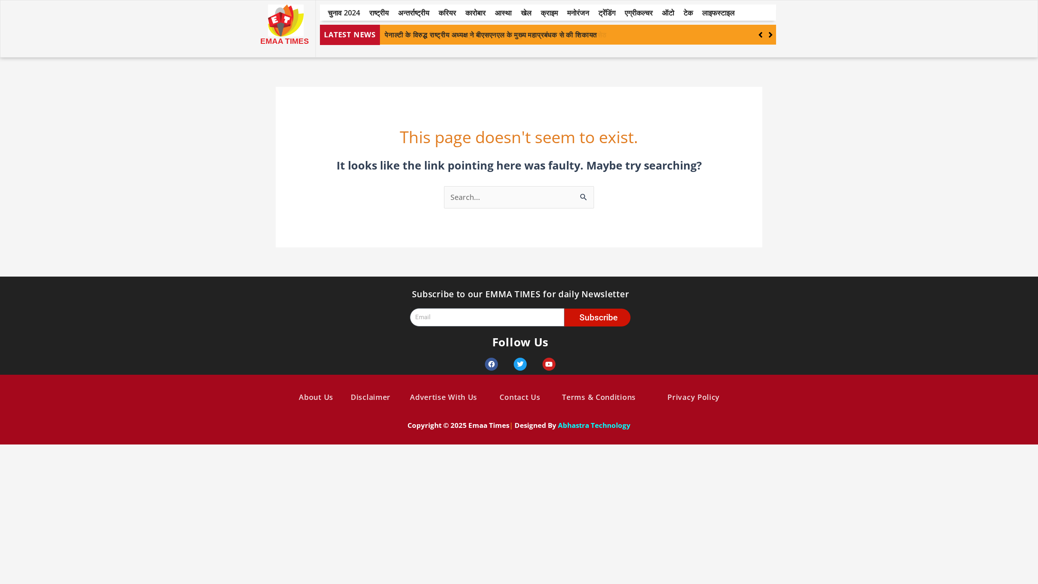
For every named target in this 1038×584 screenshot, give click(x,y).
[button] (770, 35)
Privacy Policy (693, 397)
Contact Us (520, 397)
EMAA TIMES (284, 41)
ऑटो (668, 13)
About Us (316, 397)
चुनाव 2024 (344, 13)
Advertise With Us (443, 397)
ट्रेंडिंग (607, 13)
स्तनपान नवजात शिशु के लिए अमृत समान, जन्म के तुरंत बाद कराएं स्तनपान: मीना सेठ (496, 34)
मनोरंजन (578, 13)
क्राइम (549, 13)
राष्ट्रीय (379, 13)
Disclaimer (370, 397)
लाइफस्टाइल (718, 13)
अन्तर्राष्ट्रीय (413, 13)
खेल (526, 13)
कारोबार (475, 13)
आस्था (503, 13)
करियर (447, 13)
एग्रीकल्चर (639, 13)
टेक (688, 13)
